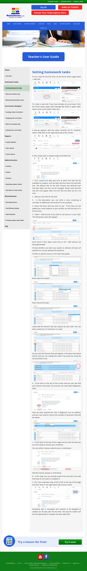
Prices (49, 24)
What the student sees (12, 94)
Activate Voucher (65, 24)
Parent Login (78, 1)
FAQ (6, 226)
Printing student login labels (14, 220)
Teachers (8, 166)
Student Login (53, 1)
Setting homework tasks (13, 88)
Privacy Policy (34, 565)
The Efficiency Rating (12, 208)
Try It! (43, 7)
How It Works (17, 24)
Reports (8, 136)
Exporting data (10, 214)
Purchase (41, 24)
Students (8, 178)
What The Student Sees (12, 124)
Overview (8, 76)
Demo (55, 24)
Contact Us (43, 28)
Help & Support (54, 563)
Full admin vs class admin (13, 190)
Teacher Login (66, 1)
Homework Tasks (11, 82)
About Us (76, 563)
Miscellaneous (11, 196)
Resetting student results (13, 184)
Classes (7, 172)
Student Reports (10, 142)
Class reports (9, 148)
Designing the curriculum (13, 118)
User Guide (76, 24)
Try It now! (70, 542)
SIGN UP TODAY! (70, 7)
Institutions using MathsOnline (35, 563)
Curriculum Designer (13, 106)
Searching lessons (11, 202)
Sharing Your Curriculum (13, 130)
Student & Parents (30, 24)
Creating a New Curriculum (14, 112)
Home (8, 24)
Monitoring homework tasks (14, 100)
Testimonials (10, 563)
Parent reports (10, 154)
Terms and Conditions (49, 565)
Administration (11, 160)
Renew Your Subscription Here (50, 12)
